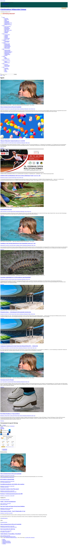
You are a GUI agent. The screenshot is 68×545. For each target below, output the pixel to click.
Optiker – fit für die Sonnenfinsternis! (8, 501)
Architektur (6, 35)
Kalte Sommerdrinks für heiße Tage (7, 528)
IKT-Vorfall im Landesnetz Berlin (7, 479)
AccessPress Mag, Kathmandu (29, 537)
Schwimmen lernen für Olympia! (7, 379)
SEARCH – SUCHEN (8, 24)
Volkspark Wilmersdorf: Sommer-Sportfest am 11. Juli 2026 (12, 140)
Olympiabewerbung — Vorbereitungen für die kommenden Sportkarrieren (15, 312)
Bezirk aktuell (6, 27)
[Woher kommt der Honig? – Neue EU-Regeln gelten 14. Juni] (5, 509)
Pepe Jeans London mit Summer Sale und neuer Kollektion (12, 506)
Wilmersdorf (2, 245)
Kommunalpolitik (7, 28)
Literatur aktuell (6, 66)
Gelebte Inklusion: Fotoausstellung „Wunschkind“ (10, 533)
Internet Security (7, 23)
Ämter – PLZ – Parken (8, 30)
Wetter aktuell (6, 19)
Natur (5, 57)
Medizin (5, 58)
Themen (3, 56)
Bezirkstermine (6, 21)
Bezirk (3, 25)
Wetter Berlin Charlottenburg (8, 436)
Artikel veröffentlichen (6, 3)
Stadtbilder (6, 32)
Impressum (4, 540)
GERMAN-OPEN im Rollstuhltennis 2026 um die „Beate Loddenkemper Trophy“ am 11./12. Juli (20, 175)
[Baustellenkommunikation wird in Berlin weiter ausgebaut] (5, 482)
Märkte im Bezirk (7, 47)
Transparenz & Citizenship (6, 541)
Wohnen (5, 61)
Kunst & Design (7, 65)
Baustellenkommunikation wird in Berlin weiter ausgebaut (12, 484)
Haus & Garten (6, 39)
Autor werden (4, 5)
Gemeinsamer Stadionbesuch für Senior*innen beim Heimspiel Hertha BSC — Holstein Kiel (19, 345)
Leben (3, 67)
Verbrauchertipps (7, 48)
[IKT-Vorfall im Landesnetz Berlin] (7, 477)
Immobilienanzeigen (7, 52)
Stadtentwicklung (7, 34)
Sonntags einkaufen (7, 46)
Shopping (3, 42)
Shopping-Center (7, 43)
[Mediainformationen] (4, 518)
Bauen (3, 33)
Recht (3, 59)
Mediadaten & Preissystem (6, 542)
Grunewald (2, 427)
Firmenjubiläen (6, 41)
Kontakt (3, 539)
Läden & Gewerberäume (8, 51)
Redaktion (2, 108)
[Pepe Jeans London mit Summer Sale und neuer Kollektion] (3, 504)
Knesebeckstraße (7, 44)
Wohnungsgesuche (7, 50)
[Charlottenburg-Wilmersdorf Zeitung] (2, 16)
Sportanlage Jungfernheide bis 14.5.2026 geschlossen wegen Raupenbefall (15, 277)
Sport (5, 69)
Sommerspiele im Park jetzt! (6, 209)
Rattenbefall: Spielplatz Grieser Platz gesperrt (9, 488)
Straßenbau (6, 36)
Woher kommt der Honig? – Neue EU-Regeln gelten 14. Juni (12, 511)
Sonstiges (5, 55)
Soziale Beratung (7, 62)
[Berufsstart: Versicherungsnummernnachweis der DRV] (8, 491)
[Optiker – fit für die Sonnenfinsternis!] (4, 499)
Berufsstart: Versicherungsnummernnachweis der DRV (11, 493)
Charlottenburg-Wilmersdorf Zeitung (13, 9)
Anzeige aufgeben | (5, 4)
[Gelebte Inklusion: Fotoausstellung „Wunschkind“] (5, 531)
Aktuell (3, 17)
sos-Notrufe (6, 18)
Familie (5, 70)
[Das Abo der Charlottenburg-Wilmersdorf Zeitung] (7, 536)
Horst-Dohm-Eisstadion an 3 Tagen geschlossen (10, 413)
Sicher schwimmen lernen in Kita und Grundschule (10, 106)
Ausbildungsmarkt (7, 54)
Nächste (4, 425)
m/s (0, 381)
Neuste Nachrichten (7, 26)
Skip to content (2, 0)
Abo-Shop (4, 543)
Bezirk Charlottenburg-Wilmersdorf (22, 108)
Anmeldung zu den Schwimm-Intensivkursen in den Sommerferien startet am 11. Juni (17, 243)
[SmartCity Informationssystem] (64, 8)
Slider (32, 108)
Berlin (15, 177)
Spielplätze (6, 37)
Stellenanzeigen (6, 53)
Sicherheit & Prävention (8, 22)
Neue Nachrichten (7, 60)
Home (1, 75)
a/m (1, 211)
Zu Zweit (5, 71)
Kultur (3, 63)
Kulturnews (6, 64)
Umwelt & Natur (7, 38)
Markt (3, 49)
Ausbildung (18, 245)
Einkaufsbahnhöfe (7, 45)
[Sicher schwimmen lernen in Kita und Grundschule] (13, 471)
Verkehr (5, 20)
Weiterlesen (2, 113)
